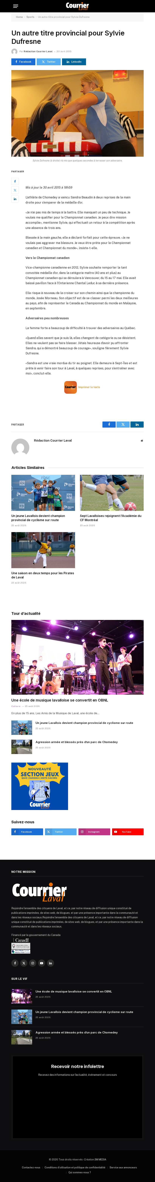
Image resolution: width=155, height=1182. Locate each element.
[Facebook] (15, 181)
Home (19, 17)
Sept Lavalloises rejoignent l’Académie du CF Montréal (110, 518)
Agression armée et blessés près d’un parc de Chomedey (77, 742)
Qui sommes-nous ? (79, 1172)
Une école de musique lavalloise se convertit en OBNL (59, 700)
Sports (30, 17)
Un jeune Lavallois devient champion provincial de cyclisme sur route (38, 518)
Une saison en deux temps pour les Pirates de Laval (42, 575)
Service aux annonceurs (123, 1167)
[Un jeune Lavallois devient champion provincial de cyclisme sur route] (43, 493)
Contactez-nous (31, 1167)
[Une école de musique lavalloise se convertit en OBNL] (77, 657)
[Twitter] (15, 190)
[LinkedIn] (15, 198)
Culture (15, 706)
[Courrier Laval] (77, 6)
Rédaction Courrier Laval (38, 51)
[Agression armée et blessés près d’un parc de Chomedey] (21, 747)
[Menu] (15, 6)
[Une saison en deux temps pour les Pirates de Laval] (43, 550)
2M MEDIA (100, 1159)
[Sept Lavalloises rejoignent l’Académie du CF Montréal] (112, 493)
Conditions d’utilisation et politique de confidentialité (75, 1167)
